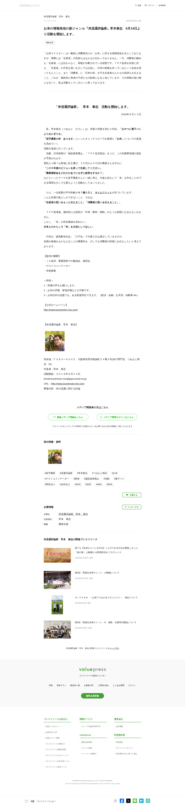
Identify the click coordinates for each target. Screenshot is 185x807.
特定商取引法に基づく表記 (126, 754)
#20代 (78, 484)
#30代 (88, 484)
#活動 (106, 478)
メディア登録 (86, 748)
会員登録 (162, 5)
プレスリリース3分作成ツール (57, 761)
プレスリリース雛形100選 (56, 749)
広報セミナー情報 (53, 738)
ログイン (151, 5)
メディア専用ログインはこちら (118, 417)
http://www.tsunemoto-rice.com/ (61, 310)
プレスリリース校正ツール (56, 767)
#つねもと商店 (99, 473)
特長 (51, 685)
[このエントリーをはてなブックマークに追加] (141, 802)
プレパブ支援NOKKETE (90, 726)
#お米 (115, 473)
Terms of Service (111, 783)
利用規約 (119, 742)
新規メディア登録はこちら (70, 417)
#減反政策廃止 (91, 478)
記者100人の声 (51, 732)
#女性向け (65, 484)
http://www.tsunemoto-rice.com (67, 383)
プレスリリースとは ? (46, 801)
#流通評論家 (66, 473)
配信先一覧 (75, 685)
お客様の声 (88, 685)
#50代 (109, 484)
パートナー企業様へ (89, 754)
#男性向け (50, 484)
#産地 (76, 478)
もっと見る (114, 648)
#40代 (99, 484)
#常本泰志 (82, 473)
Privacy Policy (100, 783)
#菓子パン (119, 478)
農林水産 (49, 43)
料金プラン (61, 685)
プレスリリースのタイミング (57, 755)
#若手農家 (50, 473)
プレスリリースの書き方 (55, 744)
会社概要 (119, 726)
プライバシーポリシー (125, 748)
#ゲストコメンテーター (57, 478)
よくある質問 (118, 685)
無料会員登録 (92, 696)
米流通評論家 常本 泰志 (57, 16)
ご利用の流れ (103, 685)
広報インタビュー (53, 726)
